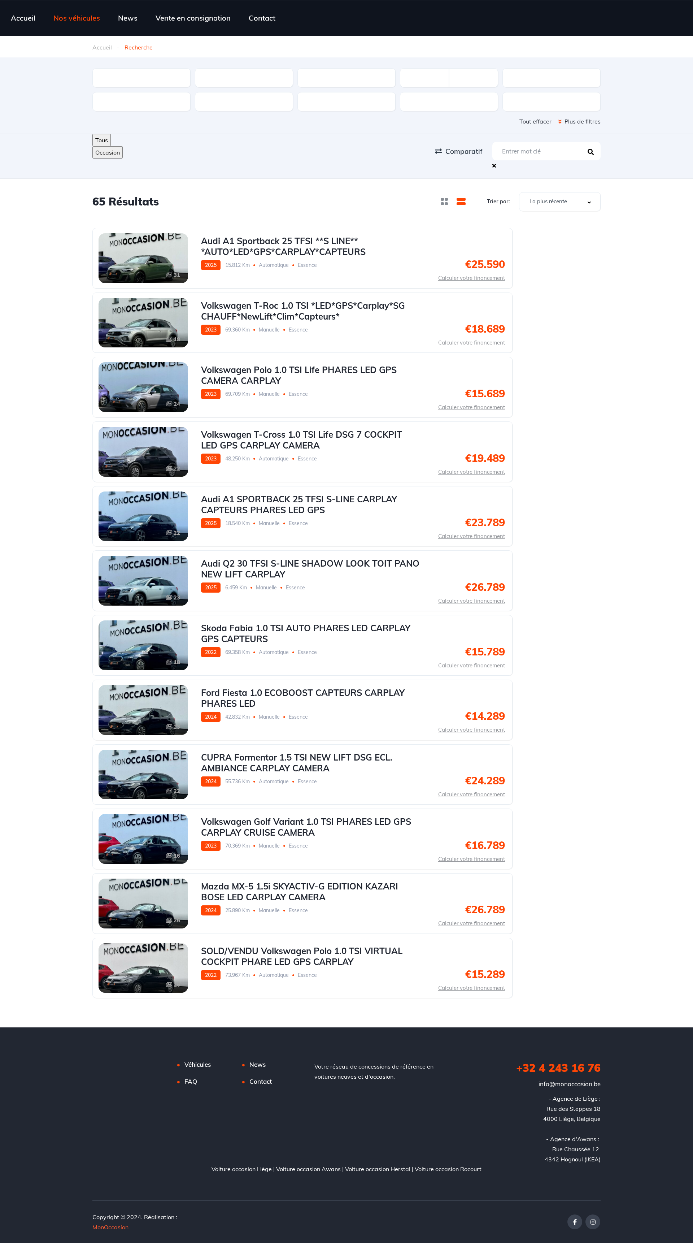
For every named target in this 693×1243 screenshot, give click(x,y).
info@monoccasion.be (570, 1084)
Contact (262, 17)
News (128, 17)
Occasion (107, 152)
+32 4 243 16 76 (558, 1068)
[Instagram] (592, 1221)
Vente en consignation (193, 17)
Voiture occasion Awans (308, 1169)
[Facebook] (574, 1221)
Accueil (23, 17)
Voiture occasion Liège (242, 1169)
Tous (101, 140)
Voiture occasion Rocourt (448, 1169)
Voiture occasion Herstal (377, 1169)
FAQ (190, 1081)
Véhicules (197, 1064)
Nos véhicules (76, 17)
